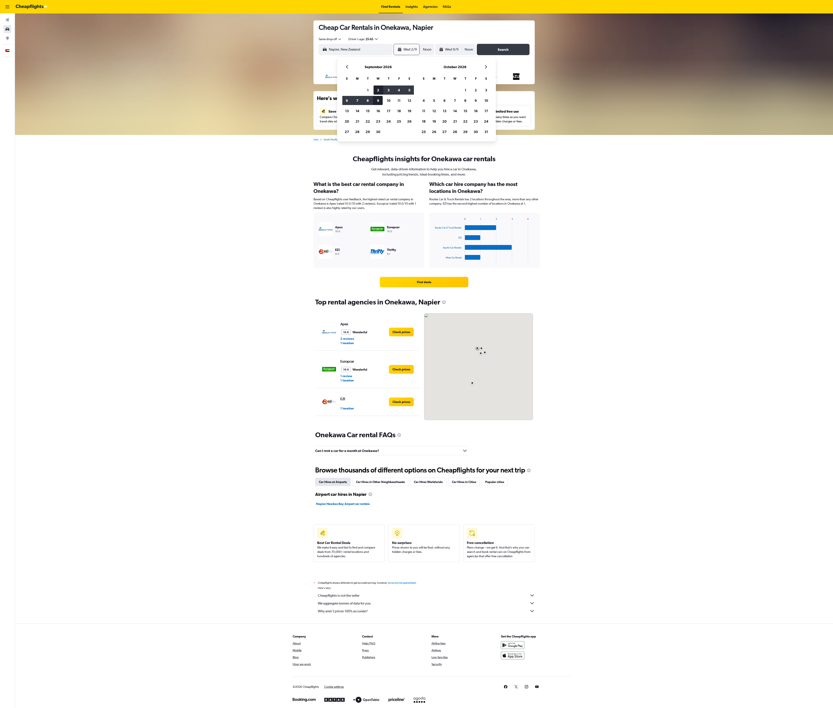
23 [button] (378, 121)
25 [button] (399, 121)
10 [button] (388, 100)
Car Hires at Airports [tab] (333, 482)
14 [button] (357, 111)
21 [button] (357, 121)
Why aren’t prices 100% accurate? (343, 611)
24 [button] (388, 121)
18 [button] (399, 111)
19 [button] (409, 111)
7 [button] (357, 100)
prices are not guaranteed (402, 582)
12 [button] (409, 100)
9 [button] (378, 100)
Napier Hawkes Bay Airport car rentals (343, 504)
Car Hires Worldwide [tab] (428, 482)
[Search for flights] (7, 20)
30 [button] (378, 132)
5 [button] (409, 90)
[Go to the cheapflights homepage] (32, 7)
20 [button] (347, 121)
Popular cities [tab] (494, 482)
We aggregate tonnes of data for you (344, 603)
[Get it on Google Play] (512, 645)
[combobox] (330, 39)
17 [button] (388, 111)
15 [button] (368, 111)
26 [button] (409, 121)
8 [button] (368, 100)
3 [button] (388, 90)
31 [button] (486, 132)
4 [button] (399, 90)
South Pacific (331, 139)
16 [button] (378, 111)
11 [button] (398, 100)
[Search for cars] (7, 29)
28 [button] (357, 132)
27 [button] (347, 132)
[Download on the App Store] (512, 655)
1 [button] (368, 90)
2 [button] (378, 90)
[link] (424, 282)
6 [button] (347, 100)
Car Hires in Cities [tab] (464, 482)
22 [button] (368, 121)
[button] (7, 6)
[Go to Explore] (7, 38)
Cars (315, 139)
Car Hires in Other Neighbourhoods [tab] (380, 482)
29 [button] (368, 132)
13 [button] (347, 111)
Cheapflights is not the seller (338, 595)
